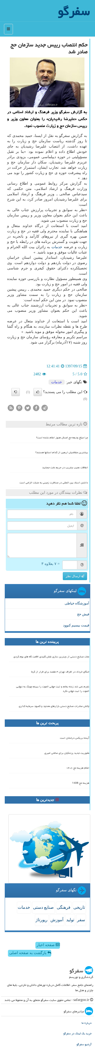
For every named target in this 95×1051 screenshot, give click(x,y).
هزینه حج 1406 (80, 783)
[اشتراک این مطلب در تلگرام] (44, 407)
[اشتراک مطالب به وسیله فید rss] (11, 407)
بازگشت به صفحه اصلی (28, 953)
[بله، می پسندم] (38, 392)
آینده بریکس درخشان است (74, 738)
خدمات (56, 247)
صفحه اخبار (46, 945)
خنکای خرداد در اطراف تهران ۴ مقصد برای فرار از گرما (60, 671)
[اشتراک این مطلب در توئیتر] (27, 407)
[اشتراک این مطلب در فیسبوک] (36, 407)
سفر (81, 920)
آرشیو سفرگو (84, 1044)
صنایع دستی (43, 907)
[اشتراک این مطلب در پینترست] (19, 407)
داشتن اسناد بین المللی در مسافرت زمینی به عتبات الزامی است (54, 482)
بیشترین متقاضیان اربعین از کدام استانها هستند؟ (61, 452)
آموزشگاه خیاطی (77, 603)
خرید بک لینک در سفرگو (77, 1033)
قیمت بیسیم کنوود (76, 625)
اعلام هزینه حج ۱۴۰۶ (77, 768)
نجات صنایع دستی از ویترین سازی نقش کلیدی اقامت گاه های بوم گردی (51, 656)
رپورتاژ (42, 920)
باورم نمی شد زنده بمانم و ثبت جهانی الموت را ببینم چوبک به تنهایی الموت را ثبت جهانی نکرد (52, 689)
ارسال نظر (73, 576)
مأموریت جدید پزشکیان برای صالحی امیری (66, 753)
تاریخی (79, 907)
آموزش (56, 920)
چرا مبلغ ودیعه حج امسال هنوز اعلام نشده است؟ (62, 437)
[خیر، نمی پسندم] (15, 392)
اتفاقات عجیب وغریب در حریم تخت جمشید (65, 467)
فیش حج (83, 614)
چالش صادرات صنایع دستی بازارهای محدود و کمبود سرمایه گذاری (54, 706)
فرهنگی (63, 907)
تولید (70, 920)
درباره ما (87, 1023)
